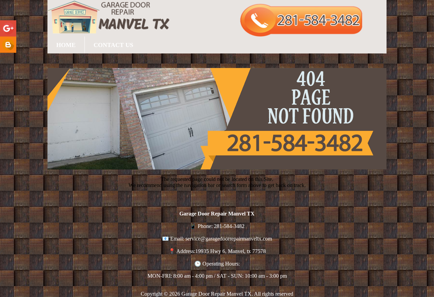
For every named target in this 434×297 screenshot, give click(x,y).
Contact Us (113, 45)
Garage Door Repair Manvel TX (216, 294)
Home (66, 45)
